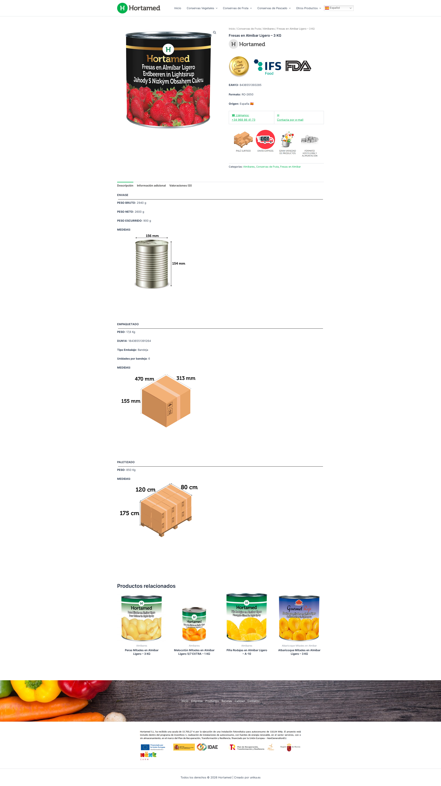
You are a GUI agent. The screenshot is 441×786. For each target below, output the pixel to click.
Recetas (227, 701)
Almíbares (269, 28)
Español (334, 7)
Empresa (197, 701)
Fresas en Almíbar (290, 166)
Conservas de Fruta (249, 28)
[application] (216, 8)
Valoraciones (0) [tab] (180, 185)
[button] (215, 32)
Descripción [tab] (125, 185)
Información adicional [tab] (151, 185)
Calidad (240, 701)
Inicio (232, 28)
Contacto (253, 701)
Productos (212, 701)
